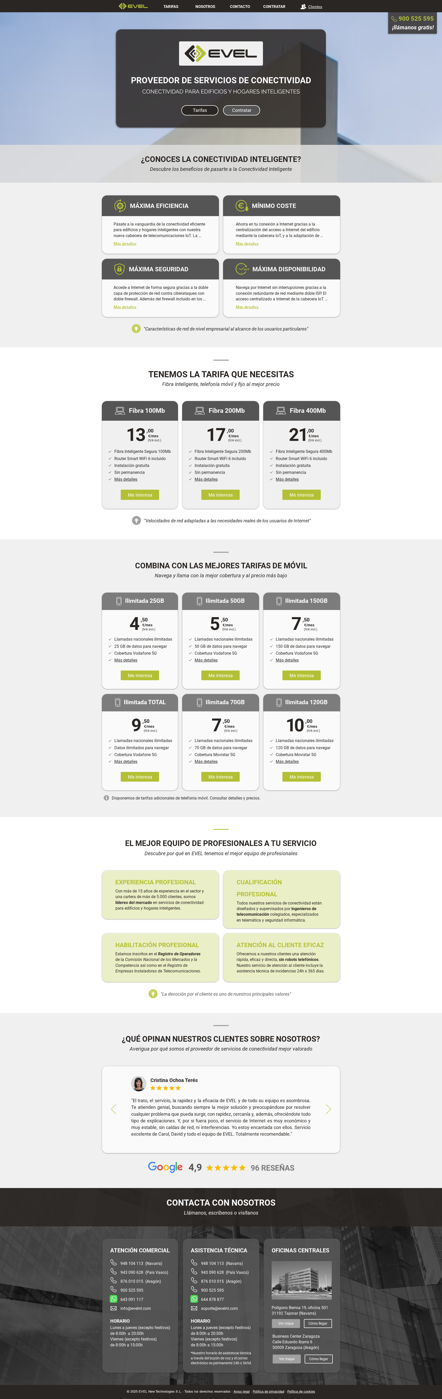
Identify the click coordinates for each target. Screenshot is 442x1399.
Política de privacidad (268, 1391)
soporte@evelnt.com (219, 1308)
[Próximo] (328, 1109)
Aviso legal (242, 1391)
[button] (125, 479)
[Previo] (113, 1109)
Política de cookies (301, 1391)
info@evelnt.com (135, 1308)
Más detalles (125, 306)
